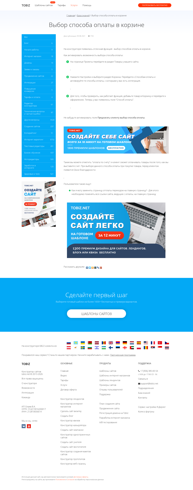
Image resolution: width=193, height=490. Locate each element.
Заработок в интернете (30, 166)
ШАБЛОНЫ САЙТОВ (96, 313)
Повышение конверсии (30, 90)
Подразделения (146, 388)
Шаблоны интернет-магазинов (114, 375)
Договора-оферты (81, 477)
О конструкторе (29, 383)
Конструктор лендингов (72, 399)
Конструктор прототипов (73, 459)
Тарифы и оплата (32, 97)
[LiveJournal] (98, 267)
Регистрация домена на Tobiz (113, 413)
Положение (60, 479)
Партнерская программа (122, 354)
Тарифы (62, 5)
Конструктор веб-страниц (73, 463)
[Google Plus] (101, 267)
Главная (71, 15)
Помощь (86, 5)
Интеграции (29, 82)
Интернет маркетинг (33, 139)
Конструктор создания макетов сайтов (76, 453)
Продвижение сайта (109, 408)
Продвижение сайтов (34, 76)
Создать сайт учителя (71, 442)
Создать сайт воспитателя (73, 446)
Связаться (143, 378)
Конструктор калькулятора (73, 425)
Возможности (28, 387)
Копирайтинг (30, 133)
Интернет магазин (32, 56)
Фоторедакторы (31, 159)
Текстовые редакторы (34, 146)
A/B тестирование (108, 422)
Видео (64, 375)
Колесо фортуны (146, 411)
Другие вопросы (31, 120)
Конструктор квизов (70, 420)
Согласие (70, 479)
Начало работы (31, 49)
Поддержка (104, 394)
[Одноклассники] (92, 267)
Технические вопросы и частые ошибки (34, 112)
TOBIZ (26, 5)
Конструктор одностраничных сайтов (75, 436)
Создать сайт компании (72, 429)
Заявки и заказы (31, 69)
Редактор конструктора (30, 104)
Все (25, 37)
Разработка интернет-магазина (114, 417)
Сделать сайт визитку (71, 411)
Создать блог (67, 415)
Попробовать (154, 5)
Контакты (142, 397)
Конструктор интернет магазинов (72, 405)
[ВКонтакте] (87, 267)
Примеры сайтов (107, 385)
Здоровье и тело (32, 174)
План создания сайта (109, 403)
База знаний (83, 15)
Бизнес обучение (32, 152)
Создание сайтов (32, 126)
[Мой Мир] (95, 267)
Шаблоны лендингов (109, 380)
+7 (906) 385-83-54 (149, 370)
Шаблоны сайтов (44, 5)
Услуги (74, 5)
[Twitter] (89, 267)
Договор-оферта (69, 389)
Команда (26, 397)
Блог (26, 43)
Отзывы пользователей (111, 389)
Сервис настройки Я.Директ (152, 407)
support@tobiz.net (149, 383)
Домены (28, 63)
